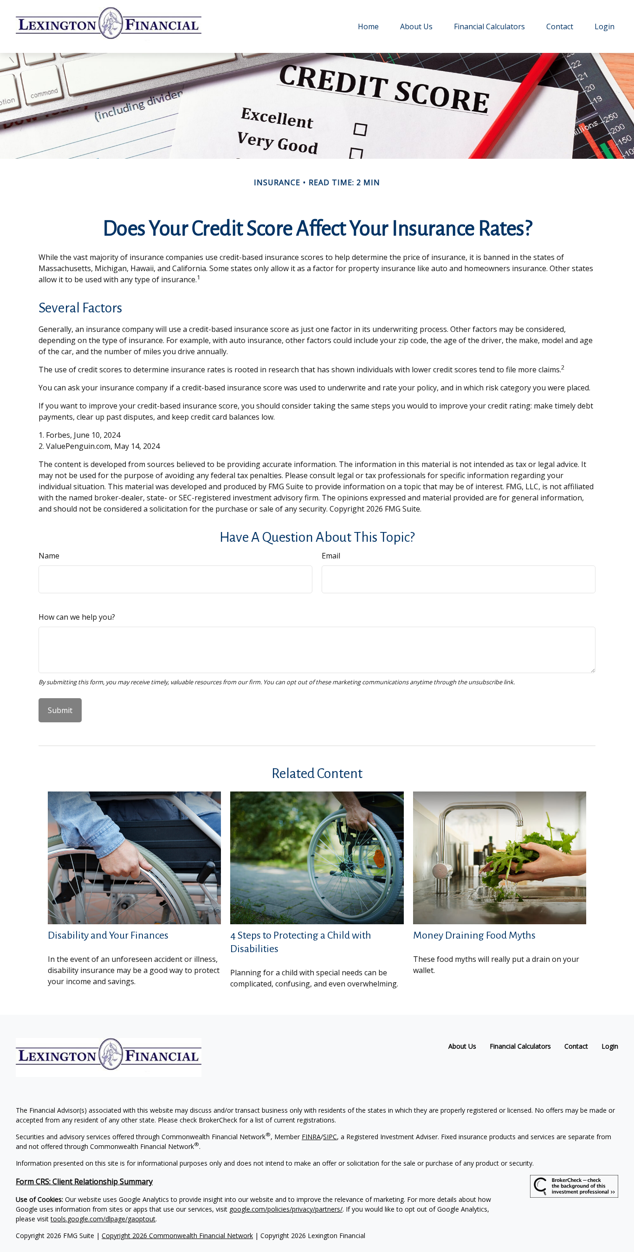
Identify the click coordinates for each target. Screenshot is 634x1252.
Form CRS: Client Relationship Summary (84, 1181)
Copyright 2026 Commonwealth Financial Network (177, 1235)
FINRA (311, 1136)
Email (331, 556)
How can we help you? (77, 617)
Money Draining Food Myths (474, 935)
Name (49, 556)
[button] (368, 26)
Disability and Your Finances (108, 935)
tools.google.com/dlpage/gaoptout (103, 1218)
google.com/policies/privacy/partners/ (286, 1209)
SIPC (330, 1136)
